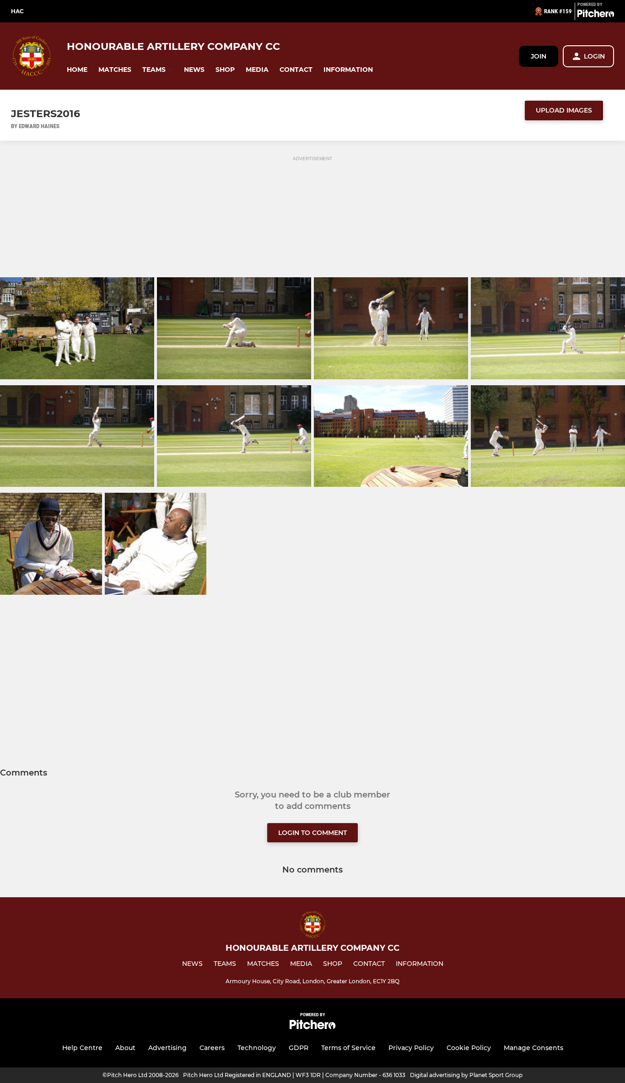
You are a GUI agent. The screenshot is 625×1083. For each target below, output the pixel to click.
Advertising (167, 1048)
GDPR (298, 1048)
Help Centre (82, 1048)
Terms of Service (348, 1048)
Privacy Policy (411, 1048)
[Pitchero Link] (595, 15)
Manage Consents (533, 1048)
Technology (256, 1048)
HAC (17, 11)
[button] (77, 70)
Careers (212, 1048)
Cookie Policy (469, 1048)
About (125, 1048)
